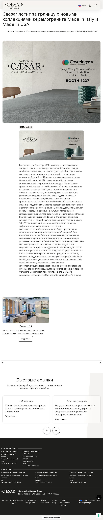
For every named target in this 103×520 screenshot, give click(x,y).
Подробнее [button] (25, 339)
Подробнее (10, 416)
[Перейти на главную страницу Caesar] (14, 6)
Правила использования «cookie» (65, 503)
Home (10, 31)
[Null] (26, 362)
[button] (98, 497)
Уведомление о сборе (51, 517)
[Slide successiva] (56, 430)
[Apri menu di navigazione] (95, 6)
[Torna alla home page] (8, 492)
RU (84, 6)
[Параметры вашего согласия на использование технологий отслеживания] (98, 515)
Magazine (19, 31)
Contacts (4, 500)
